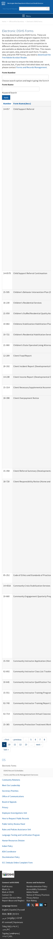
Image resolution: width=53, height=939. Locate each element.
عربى (4, 918)
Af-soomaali (7, 922)
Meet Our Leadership (11, 785)
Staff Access (7, 886)
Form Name (7, 84)
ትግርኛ (5, 936)
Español (13, 909)
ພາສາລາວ (14, 933)
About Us (6, 889)
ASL (11, 936)
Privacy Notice (32, 897)
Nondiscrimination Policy (36, 886)
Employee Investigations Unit (14, 813)
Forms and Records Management (31, 67)
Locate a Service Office (11, 897)
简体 (4, 914)
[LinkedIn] (41, 905)
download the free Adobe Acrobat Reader (26, 56)
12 (20, 744)
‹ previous (17, 739)
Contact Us (7, 895)
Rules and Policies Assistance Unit (16, 829)
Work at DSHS (8, 892)
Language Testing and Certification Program (21, 835)
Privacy (5, 807)
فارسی (5, 929)
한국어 (16, 914)
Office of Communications (13, 796)
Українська (18, 922)
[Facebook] (28, 905)
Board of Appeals (9, 802)
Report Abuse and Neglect (13, 900)
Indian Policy (7, 846)
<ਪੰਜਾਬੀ (19, 918)
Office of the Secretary (16, 21)
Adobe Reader (32, 892)
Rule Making (31, 900)
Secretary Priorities (10, 791)
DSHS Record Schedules (13, 770)
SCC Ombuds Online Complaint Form (17, 862)
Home (4, 21)
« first (6, 739)
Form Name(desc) (22, 103)
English (5, 909)
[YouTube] (37, 905)
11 (15, 744)
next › (38, 744)
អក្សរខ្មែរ (11, 918)
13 (26, 744)
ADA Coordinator (9, 851)
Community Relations (11, 780)
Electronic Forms (9, 765)
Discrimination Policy (11, 857)
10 (9, 744)
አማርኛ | (14, 926)
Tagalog (5, 933)
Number (7, 103)
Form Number (8, 72)
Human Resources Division (13, 840)
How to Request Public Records (15, 818)
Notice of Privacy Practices (37, 895)
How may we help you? (10, 9)
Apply (6, 97)
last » (6, 749)
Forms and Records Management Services (21, 775)
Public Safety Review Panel (13, 824)
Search (48, 8)
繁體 (9, 914)
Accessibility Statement (36, 889)
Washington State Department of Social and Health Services (25, 3)
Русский (21, 909)
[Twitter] (33, 905)
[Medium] (45, 905)
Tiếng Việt (6, 926)
